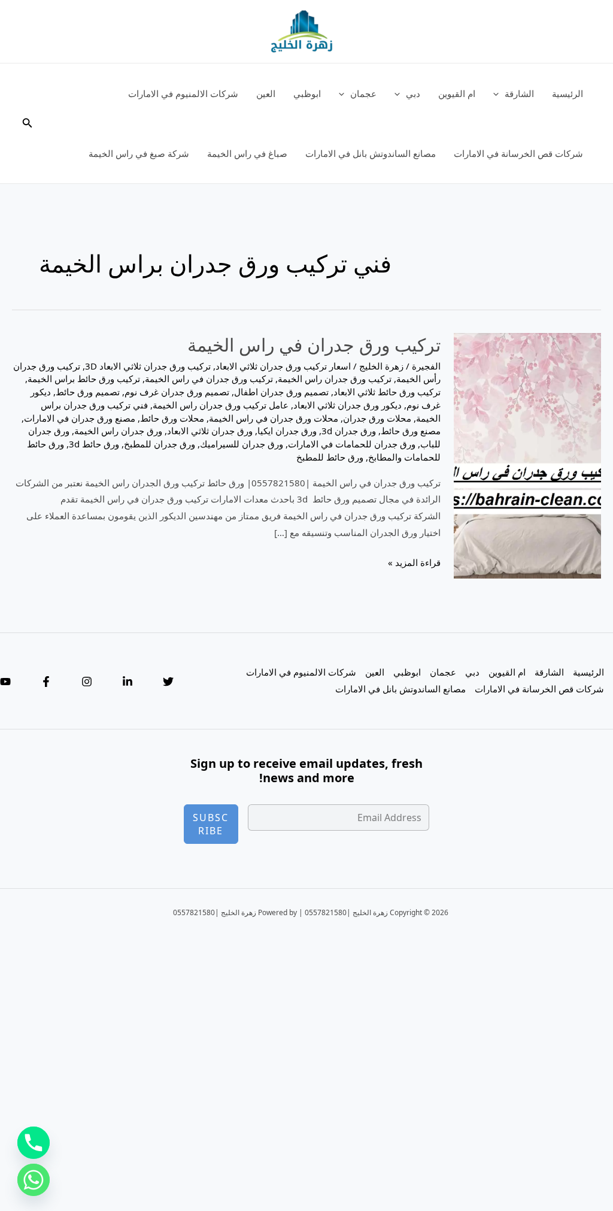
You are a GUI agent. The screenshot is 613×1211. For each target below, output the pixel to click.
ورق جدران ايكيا (287, 431)
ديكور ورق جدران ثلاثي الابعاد (347, 405)
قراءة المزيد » (414, 563)
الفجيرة (426, 366)
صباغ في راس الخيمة (247, 153)
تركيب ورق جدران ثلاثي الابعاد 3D (148, 366)
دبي (413, 93)
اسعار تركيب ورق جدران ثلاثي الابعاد (283, 366)
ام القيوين (456, 93)
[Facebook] (46, 681)
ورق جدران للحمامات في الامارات (351, 444)
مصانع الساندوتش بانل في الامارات (370, 153)
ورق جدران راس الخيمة (118, 431)
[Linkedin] (127, 681)
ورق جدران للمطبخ (159, 444)
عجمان (363, 93)
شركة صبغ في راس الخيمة (139, 153)
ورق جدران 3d (348, 431)
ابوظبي (307, 93)
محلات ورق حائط (172, 418)
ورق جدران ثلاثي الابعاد (210, 431)
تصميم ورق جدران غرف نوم (177, 392)
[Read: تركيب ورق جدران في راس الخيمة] (527, 455)
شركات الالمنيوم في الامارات (183, 93)
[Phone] (33, 1143)
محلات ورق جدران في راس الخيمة (273, 418)
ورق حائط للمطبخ (329, 457)
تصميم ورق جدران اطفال (281, 392)
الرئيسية (567, 93)
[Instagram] (86, 681)
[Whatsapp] (33, 1180)
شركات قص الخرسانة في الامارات (518, 153)
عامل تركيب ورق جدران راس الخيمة (221, 405)
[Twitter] (168, 681)
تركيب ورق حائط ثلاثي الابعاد (387, 392)
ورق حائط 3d (94, 444)
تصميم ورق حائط (88, 392)
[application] (499, 93)
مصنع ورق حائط (411, 431)
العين (265, 93)
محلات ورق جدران (377, 418)
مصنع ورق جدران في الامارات (79, 418)
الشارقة (519, 93)
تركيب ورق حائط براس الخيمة (84, 379)
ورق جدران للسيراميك (241, 444)
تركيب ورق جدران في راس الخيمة (314, 344)
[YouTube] (5, 681)
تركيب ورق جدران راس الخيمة (335, 379)
